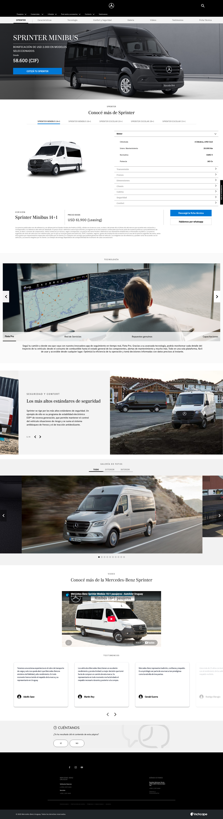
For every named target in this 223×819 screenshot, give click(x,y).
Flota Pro (9, 336)
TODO (96, 469)
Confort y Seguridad (102, 20)
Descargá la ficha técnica (191, 213)
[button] (217, 296)
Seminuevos (103, 14)
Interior (125, 469)
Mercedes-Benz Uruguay (66, 778)
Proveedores (64, 804)
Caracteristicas (44, 20)
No (77, 743)
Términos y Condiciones (95, 804)
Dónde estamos (156, 778)
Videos (153, 20)
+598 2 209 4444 (65, 792)
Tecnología (72, 20)
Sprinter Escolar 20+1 (111, 121)
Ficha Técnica (205, 20)
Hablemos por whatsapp (191, 221)
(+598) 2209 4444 (66, 785)
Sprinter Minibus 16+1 (79, 121)
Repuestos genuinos (142, 336)
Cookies (108, 804)
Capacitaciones (210, 336)
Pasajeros (20, 14)
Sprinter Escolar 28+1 (142, 121)
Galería (131, 20)
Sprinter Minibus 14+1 (49, 121)
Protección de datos (78, 804)
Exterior (109, 469)
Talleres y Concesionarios (154, 792)
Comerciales (35, 14)
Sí (61, 743)
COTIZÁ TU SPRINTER (37, 71)
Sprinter (21, 20)
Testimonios (177, 20)
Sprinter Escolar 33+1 (173, 121)
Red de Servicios (72, 336)
